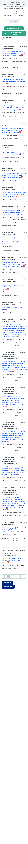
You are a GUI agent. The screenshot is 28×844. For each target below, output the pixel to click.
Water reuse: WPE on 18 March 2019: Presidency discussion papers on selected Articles (14, 82)
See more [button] (15, 21)
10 (18, 576)
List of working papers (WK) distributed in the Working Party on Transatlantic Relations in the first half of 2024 (14, 530)
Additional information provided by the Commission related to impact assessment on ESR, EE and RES (13, 213)
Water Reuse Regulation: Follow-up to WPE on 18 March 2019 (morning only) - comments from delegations (13, 108)
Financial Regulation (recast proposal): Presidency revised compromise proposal (13, 287)
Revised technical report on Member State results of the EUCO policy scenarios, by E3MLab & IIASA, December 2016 (14, 176)
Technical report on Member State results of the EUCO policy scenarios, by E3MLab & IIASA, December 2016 (14, 195)
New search (7, 583)
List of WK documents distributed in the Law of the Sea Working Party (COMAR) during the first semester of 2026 (13, 53)
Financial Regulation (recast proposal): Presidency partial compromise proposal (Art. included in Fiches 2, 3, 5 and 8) (14, 265)
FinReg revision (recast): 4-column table (12, 309)
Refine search (8, 587)
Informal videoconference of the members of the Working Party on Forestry (12, 560)
